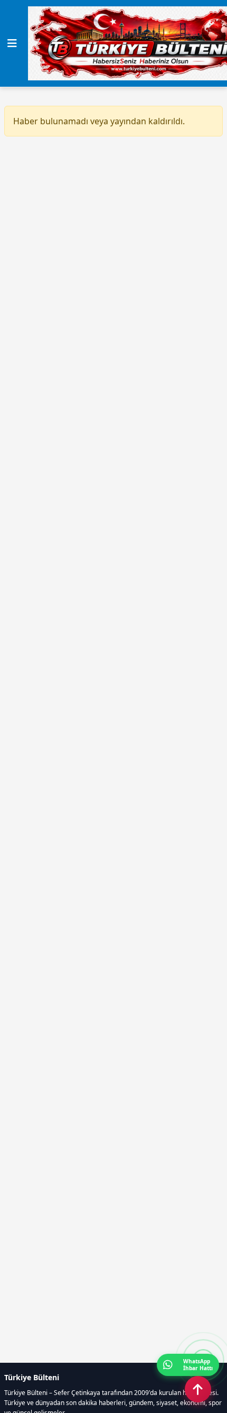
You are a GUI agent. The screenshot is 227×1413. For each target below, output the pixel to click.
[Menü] (12, 43)
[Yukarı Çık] (198, 1389)
